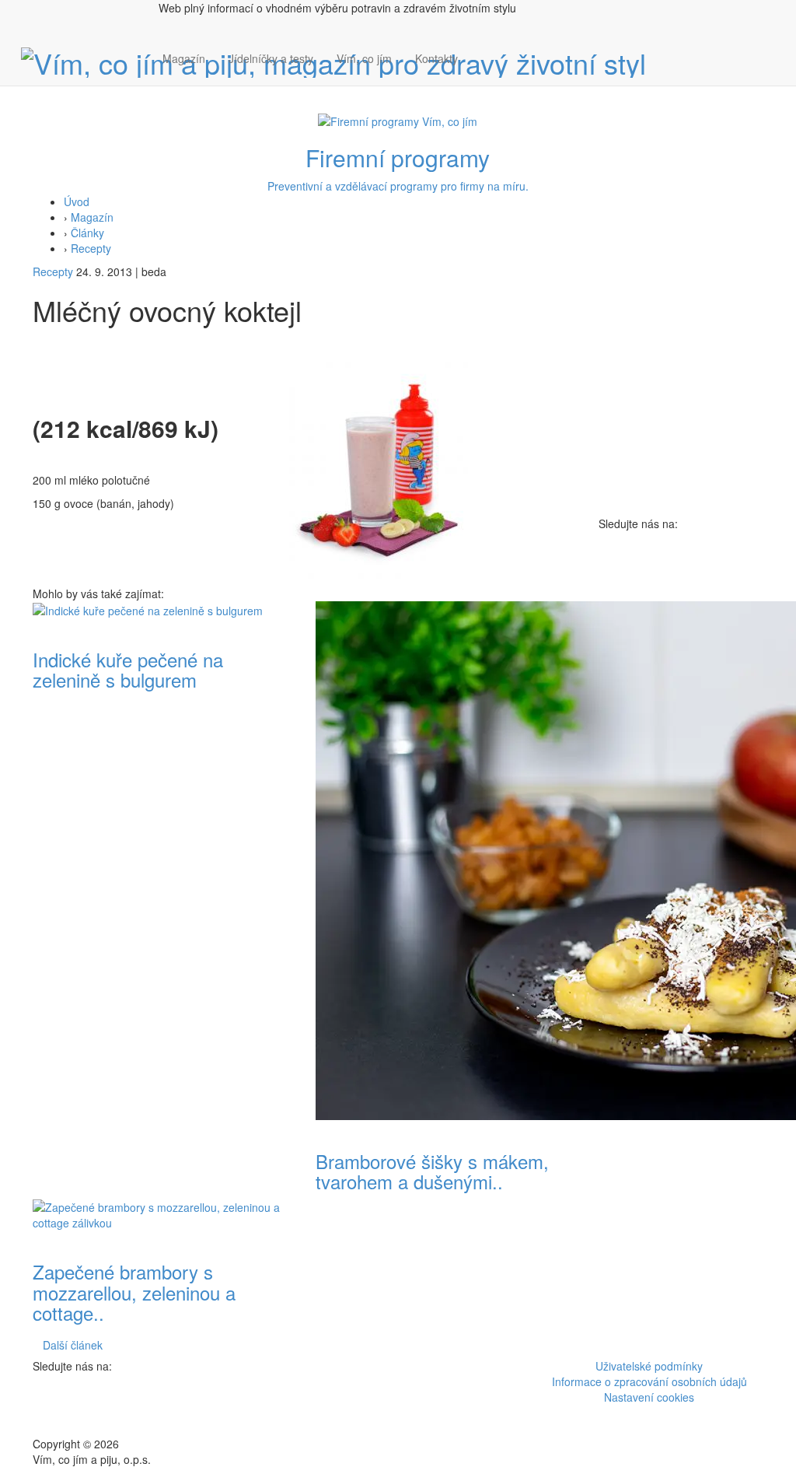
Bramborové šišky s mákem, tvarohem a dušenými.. (432, 1171)
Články (87, 232)
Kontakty (436, 58)
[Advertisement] (681, 764)
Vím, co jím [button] (364, 58)
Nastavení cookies (649, 1397)
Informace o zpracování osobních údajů (649, 1381)
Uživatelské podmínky (649, 1366)
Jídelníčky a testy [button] (271, 58)
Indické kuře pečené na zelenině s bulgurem (128, 669)
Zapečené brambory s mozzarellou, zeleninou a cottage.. (134, 1292)
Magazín (183, 58)
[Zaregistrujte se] (481, 50)
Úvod (76, 201)
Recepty (91, 248)
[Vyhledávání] (481, 74)
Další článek (73, 1345)
